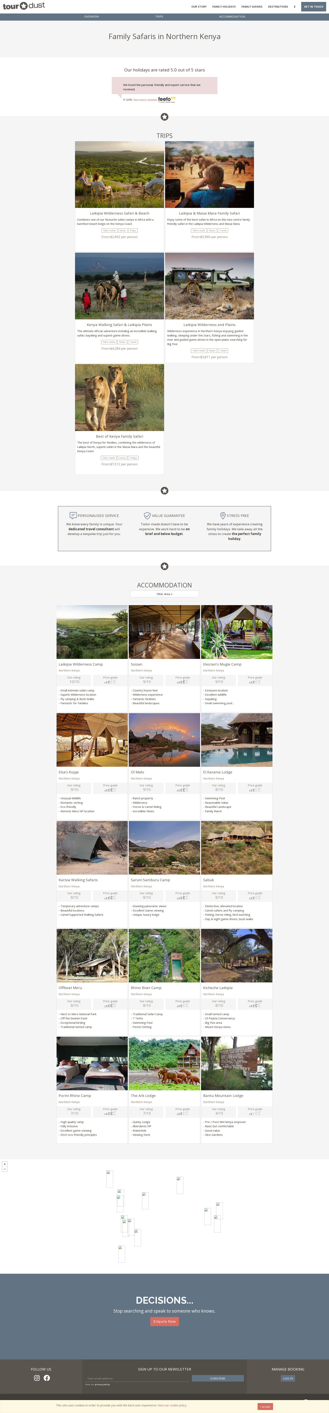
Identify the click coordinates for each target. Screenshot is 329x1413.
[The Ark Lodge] (121, 1254)
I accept (265, 1406)
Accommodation (232, 16)
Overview (91, 16)
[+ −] (164, 1216)
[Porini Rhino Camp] (131, 1227)
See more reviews (145, 100)
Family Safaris (251, 6)
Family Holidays (224, 6)
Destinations (278, 6)
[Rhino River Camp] (207, 1216)
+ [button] (4, 1164)
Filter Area (164, 594)
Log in (288, 1378)
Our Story (199, 6)
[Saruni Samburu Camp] (180, 1185)
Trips (159, 16)
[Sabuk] (145, 1200)
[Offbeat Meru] (219, 1210)
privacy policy (102, 1384)
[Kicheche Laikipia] (125, 1228)
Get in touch (313, 6)
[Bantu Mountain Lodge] (137, 1237)
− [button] (4, 1169)
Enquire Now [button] (164, 1321)
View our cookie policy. (172, 1405)
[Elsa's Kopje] (217, 1223)
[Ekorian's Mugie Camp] (109, 1179)
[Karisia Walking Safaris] (120, 1203)
